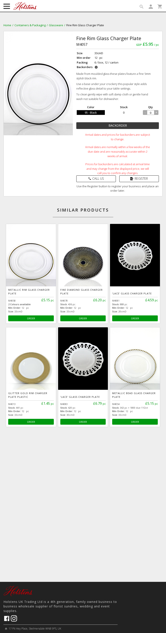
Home (7, 25)
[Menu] (7, 7)
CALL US (96, 178)
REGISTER (141, 178)
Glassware (56, 25)
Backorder (118, 125)
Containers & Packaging (30, 25)
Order (31, 318)
